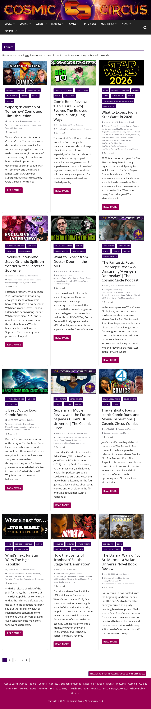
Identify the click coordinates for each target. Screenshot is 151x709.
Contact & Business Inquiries (65, 683)
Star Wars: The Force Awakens (114, 146)
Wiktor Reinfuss (76, 125)
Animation (60, 129)
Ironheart (81, 576)
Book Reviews (108, 544)
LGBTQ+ (118, 581)
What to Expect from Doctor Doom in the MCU (71, 261)
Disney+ (136, 126)
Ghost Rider (72, 576)
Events (39, 23)
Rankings (31, 399)
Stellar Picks (70, 96)
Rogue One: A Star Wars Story (114, 132)
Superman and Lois (61, 443)
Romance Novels (134, 132)
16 (21, 659)
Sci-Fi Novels (125, 134)
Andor (113, 126)
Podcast (35, 96)
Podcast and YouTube (31, 121)
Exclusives (32, 246)
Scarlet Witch (30, 282)
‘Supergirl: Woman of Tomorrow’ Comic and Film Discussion (23, 111)
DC (86, 437)
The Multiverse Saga (62, 284)
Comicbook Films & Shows (18, 125)
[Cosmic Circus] (75, 2)
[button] (13, 24)
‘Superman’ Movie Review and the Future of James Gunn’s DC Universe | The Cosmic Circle (72, 419)
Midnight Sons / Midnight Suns (79, 579)
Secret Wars (83, 281)
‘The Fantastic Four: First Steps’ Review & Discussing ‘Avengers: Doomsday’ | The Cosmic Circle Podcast (120, 271)
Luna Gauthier (124, 574)
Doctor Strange (11, 282)
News (125, 23)
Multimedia (107, 23)
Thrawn (135, 149)
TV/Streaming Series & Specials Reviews (118, 101)
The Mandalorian (124, 149)
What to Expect (109, 106)
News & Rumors (118, 96)
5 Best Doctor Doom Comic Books (22, 412)
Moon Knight (59, 582)
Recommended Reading (82, 129)
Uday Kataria (32, 276)
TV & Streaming (58, 688)
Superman (18, 128)
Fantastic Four (59, 281)
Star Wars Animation (110, 137)
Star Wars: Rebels (124, 140)
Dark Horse (19, 573)
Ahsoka (107, 126)
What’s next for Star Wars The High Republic (21, 559)
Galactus (129, 295)
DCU (39, 125)
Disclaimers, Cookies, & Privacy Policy (124, 688)
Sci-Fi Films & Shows (110, 134)
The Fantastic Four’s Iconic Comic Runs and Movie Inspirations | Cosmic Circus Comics (120, 417)
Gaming (135, 90)
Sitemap (75, 693)
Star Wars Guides (109, 140)
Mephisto (16, 429)
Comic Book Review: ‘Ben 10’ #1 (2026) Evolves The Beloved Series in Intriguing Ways (70, 110)
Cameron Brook (127, 122)
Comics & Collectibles (15, 90)
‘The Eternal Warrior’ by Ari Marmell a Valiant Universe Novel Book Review (121, 562)
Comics (24, 23)
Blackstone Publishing (113, 578)
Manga (123, 129)
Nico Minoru (70, 582)
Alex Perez (73, 569)
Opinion (25, 96)
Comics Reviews (34, 90)
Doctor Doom (35, 280)
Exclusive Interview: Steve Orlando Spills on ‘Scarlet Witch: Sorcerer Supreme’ (24, 264)
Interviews (90, 23)
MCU (75, 281)
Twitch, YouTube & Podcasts (85, 688)
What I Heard (77, 549)
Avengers (11, 424)
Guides (105, 96)
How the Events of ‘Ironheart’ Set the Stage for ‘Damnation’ (72, 559)
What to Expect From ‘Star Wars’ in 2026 (119, 114)
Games (72, 23)
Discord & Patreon (93, 683)
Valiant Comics (128, 583)
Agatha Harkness (15, 280)
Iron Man (34, 427)
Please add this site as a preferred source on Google (117, 673)
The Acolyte (40, 579)
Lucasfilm (115, 129)
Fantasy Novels (108, 581)
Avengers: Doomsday (64, 275)
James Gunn (59, 440)
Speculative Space (62, 251)
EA (103, 129)
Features (56, 23)
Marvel (130, 129)
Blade (72, 573)
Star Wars (135, 134)
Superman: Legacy (77, 443)
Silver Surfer (112, 298)
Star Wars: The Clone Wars (113, 143)
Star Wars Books (126, 137)
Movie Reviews (12, 96)
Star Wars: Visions (109, 149)
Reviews (9, 30)
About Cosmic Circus (15, 683)
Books (8, 23)
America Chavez (62, 573)
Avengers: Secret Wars (63, 278)
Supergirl (9, 128)
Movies (24, 688)
